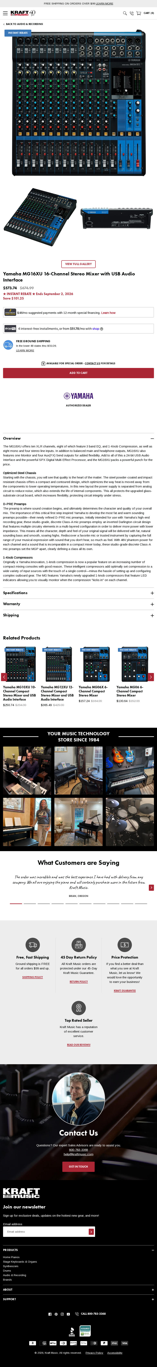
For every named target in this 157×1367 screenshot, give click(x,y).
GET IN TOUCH (78, 1166)
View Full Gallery (78, 264)
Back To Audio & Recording (24, 24)
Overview (12, 438)
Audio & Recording (14, 1275)
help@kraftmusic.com (78, 1154)
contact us (92, 363)
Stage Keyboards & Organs (20, 1261)
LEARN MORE (104, 3)
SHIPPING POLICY (32, 977)
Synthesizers (10, 1266)
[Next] (151, 677)
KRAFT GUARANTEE (125, 991)
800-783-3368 (78, 1149)
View (29, 675)
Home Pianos (11, 1257)
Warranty (11, 604)
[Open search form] (125, 13)
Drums (7, 1270)
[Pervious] (4, 677)
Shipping (11, 615)
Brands (7, 1279)
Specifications (15, 593)
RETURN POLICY (79, 982)
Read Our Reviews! (78, 1045)
